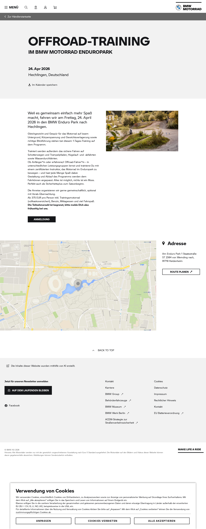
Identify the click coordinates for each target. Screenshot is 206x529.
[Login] (45, 6)
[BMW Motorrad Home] (188, 7)
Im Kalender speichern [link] (44, 84)
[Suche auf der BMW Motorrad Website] (26, 6)
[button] (11, 7)
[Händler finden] (36, 6)
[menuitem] (18, 16)
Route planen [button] (179, 271)
